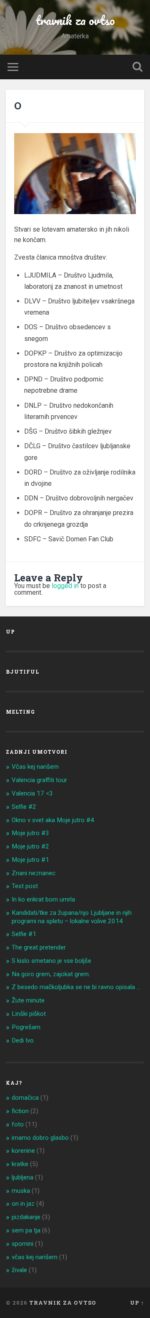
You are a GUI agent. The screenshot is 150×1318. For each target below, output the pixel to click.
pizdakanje (26, 1217)
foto (18, 1124)
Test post (25, 886)
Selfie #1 (24, 934)
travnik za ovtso (75, 20)
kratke (20, 1164)
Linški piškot (29, 1014)
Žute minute (28, 1000)
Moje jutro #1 (30, 860)
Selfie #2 (24, 806)
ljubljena (22, 1177)
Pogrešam (26, 1027)
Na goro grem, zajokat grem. (51, 974)
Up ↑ (137, 1302)
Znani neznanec (33, 873)
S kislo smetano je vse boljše (51, 961)
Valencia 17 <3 (32, 793)
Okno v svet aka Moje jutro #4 (53, 820)
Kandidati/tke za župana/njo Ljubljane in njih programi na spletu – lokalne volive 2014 (72, 917)
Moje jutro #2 (30, 846)
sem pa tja (26, 1230)
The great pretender (39, 947)
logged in (65, 586)
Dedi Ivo (23, 1040)
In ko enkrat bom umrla (43, 899)
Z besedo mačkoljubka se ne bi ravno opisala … (76, 987)
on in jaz (23, 1203)
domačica (25, 1097)
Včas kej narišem (35, 766)
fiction (20, 1111)
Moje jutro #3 (30, 833)
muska (21, 1190)
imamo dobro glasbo (40, 1137)
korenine (23, 1150)
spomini (22, 1243)
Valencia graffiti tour (39, 780)
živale (19, 1270)
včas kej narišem (35, 1257)
